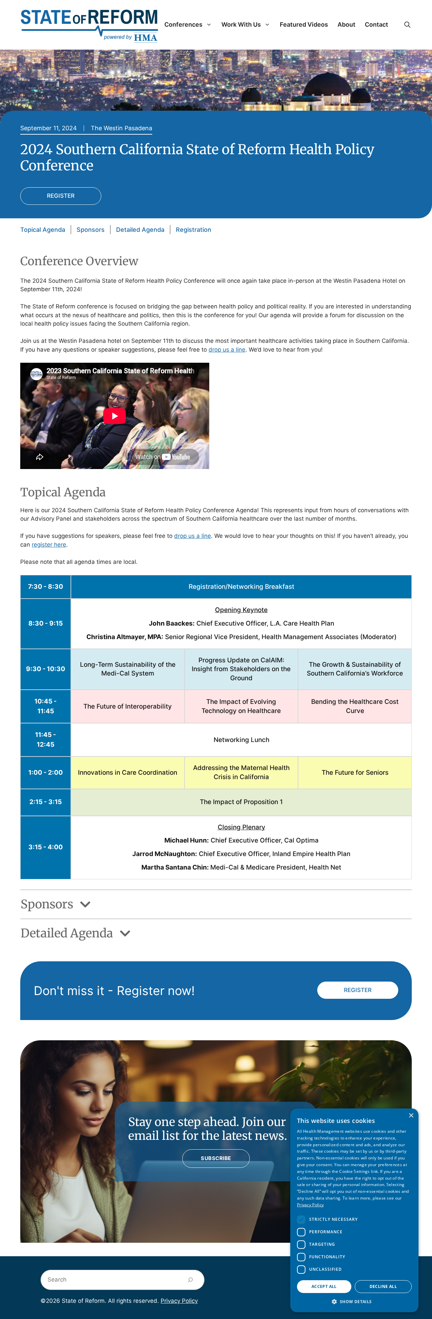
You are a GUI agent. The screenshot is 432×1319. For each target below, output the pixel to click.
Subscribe (216, 1158)
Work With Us (241, 24)
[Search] (190, 1280)
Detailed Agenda (140, 229)
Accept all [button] (324, 1286)
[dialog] (354, 1210)
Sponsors (91, 229)
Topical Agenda (42, 229)
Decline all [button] (383, 1286)
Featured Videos (304, 24)
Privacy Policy (179, 1300)
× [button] (410, 1115)
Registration (193, 229)
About (346, 24)
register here (49, 544)
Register (61, 195)
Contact (376, 24)
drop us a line (227, 349)
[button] (407, 24)
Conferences (183, 24)
